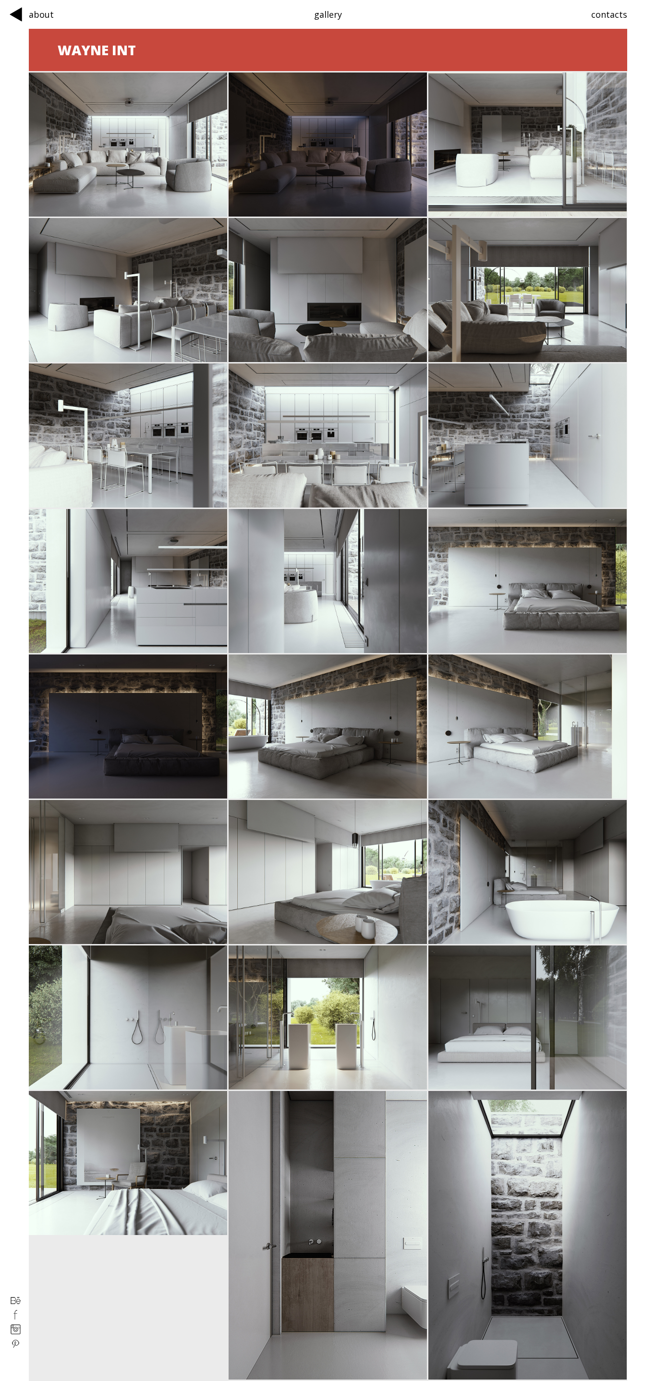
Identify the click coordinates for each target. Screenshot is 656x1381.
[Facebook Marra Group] (16, 1317)
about (41, 14)
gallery (328, 14)
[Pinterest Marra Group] (16, 1346)
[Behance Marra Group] (16, 1303)
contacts (609, 14)
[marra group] (16, 15)
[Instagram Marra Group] (16, 1332)
